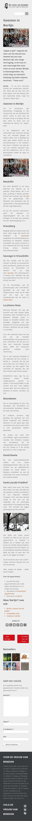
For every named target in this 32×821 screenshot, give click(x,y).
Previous (5, 39)
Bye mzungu (7, 637)
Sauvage (10, 273)
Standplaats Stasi (13, 613)
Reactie (6, 695)
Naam (6, 722)
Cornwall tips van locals (24, 638)
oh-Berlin (18, 596)
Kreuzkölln (25, 236)
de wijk (26, 196)
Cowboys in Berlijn (13, 616)
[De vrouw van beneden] (16, 7)
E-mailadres (8, 729)
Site (4, 737)
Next (27, 39)
